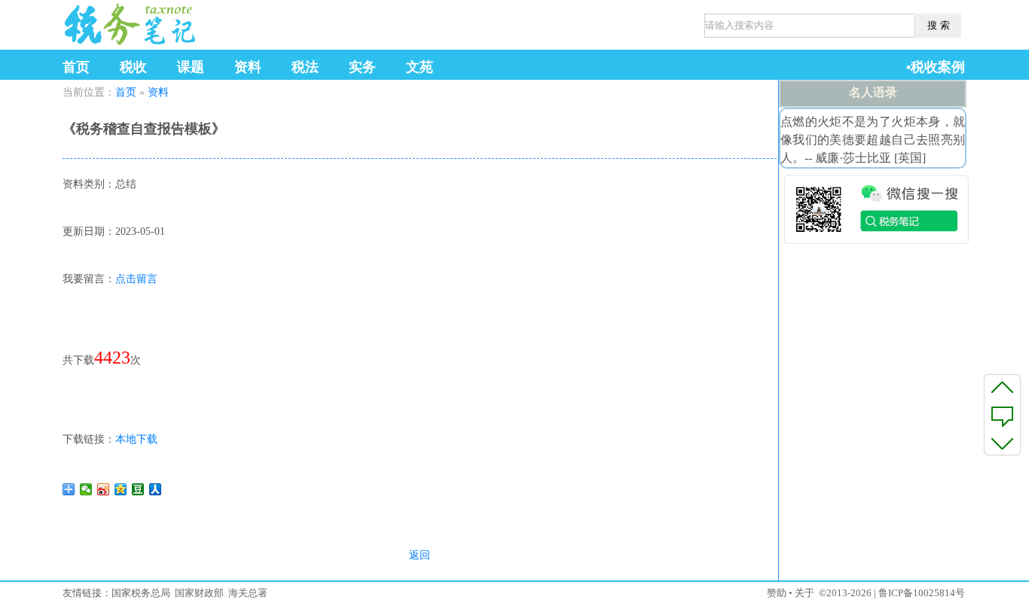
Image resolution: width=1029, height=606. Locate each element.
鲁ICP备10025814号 (921, 592)
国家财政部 (199, 592)
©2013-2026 (845, 592)
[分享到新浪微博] (103, 489)
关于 (804, 592)
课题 (190, 67)
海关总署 (247, 592)
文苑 (419, 67)
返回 (419, 555)
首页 (76, 67)
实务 (362, 67)
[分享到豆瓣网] (138, 489)
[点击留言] (1002, 415)
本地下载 (136, 439)
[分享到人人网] (155, 489)
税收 (133, 67)
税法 (305, 67)
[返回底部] (1002, 442)
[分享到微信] (86, 489)
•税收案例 (935, 67)
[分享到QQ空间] (121, 489)
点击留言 (136, 279)
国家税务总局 (140, 592)
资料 (247, 67)
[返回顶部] (1002, 387)
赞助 (776, 592)
